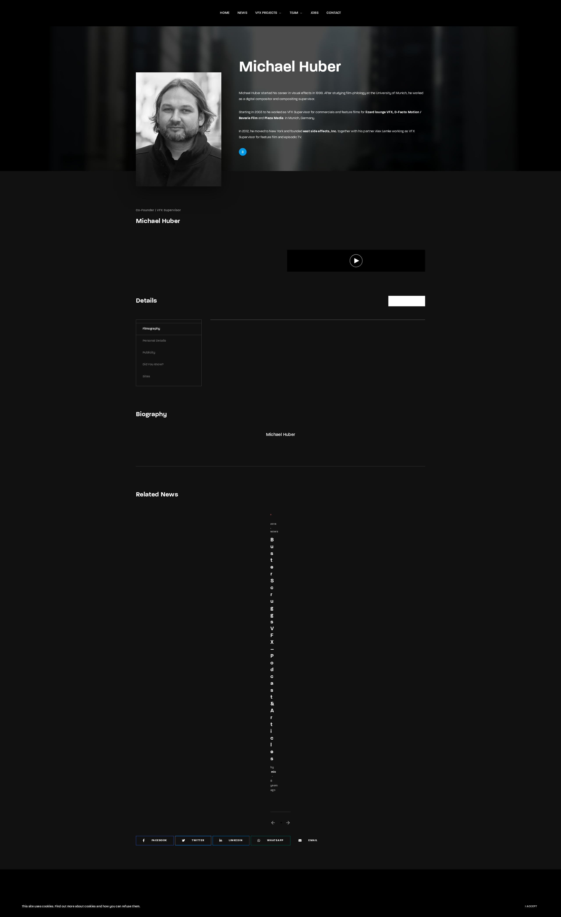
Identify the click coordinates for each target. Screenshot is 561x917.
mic (273, 772)
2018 (273, 524)
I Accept (531, 906)
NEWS (242, 13)
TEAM (294, 13)
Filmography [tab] (151, 328)
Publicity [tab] (149, 352)
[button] (273, 822)
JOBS (315, 13)
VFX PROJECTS (266, 13)
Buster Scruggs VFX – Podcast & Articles (272, 649)
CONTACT (334, 13)
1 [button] (281, 822)
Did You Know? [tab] (153, 364)
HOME (224, 13)
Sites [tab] (146, 376)
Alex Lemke (383, 131)
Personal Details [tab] (154, 341)
